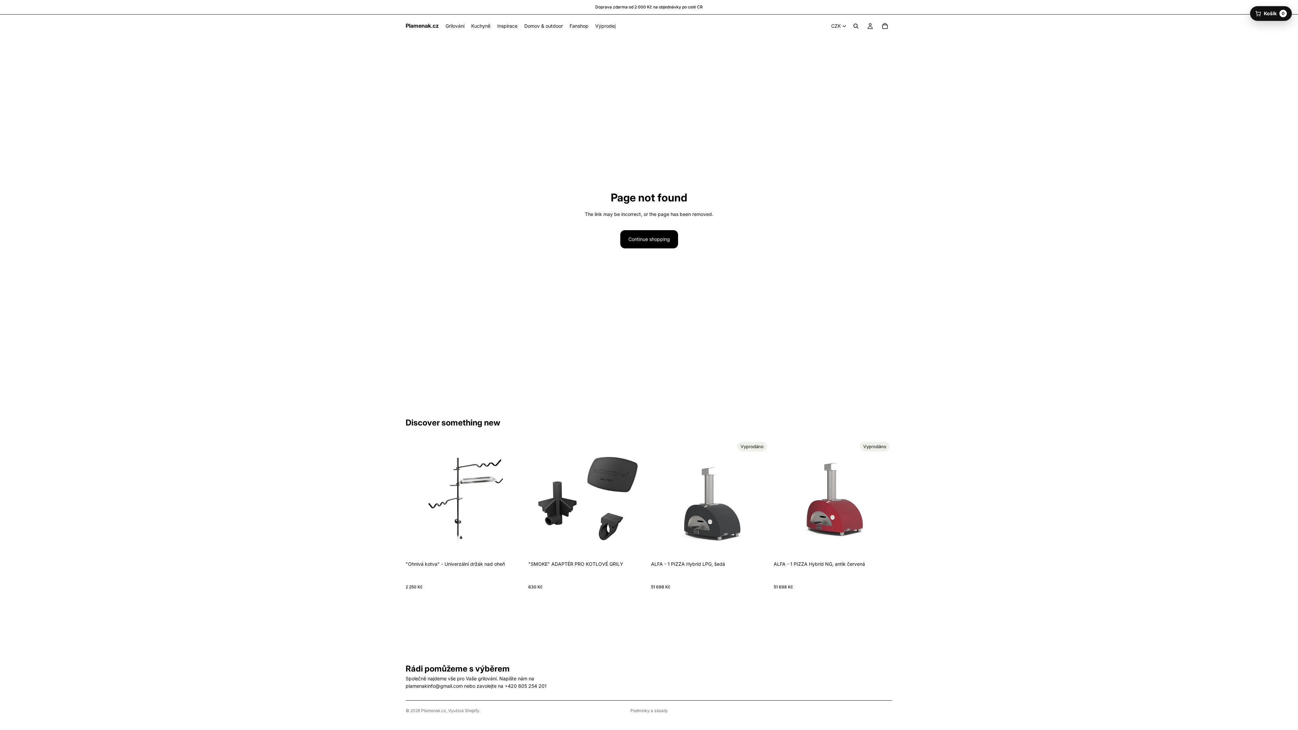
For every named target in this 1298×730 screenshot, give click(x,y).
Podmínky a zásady (649, 710)
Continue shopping (649, 239)
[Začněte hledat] (855, 26)
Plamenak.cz (433, 710)
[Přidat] (514, 547)
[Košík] (885, 26)
